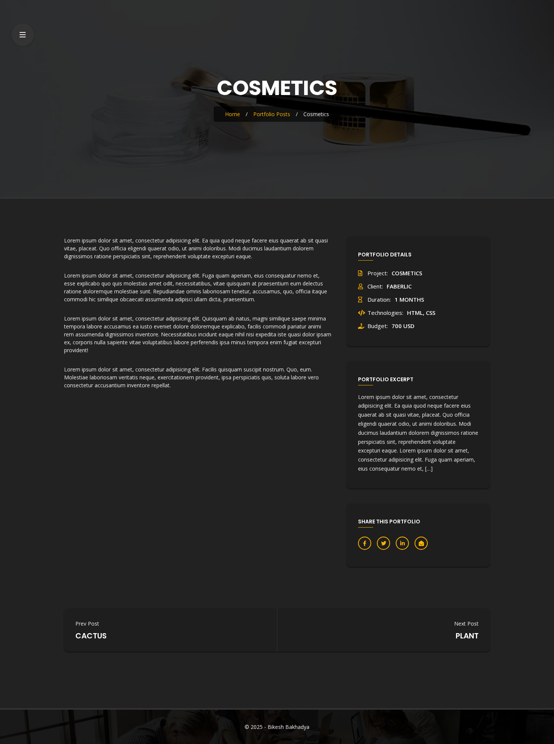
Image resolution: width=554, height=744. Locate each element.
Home (232, 114)
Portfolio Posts (271, 114)
